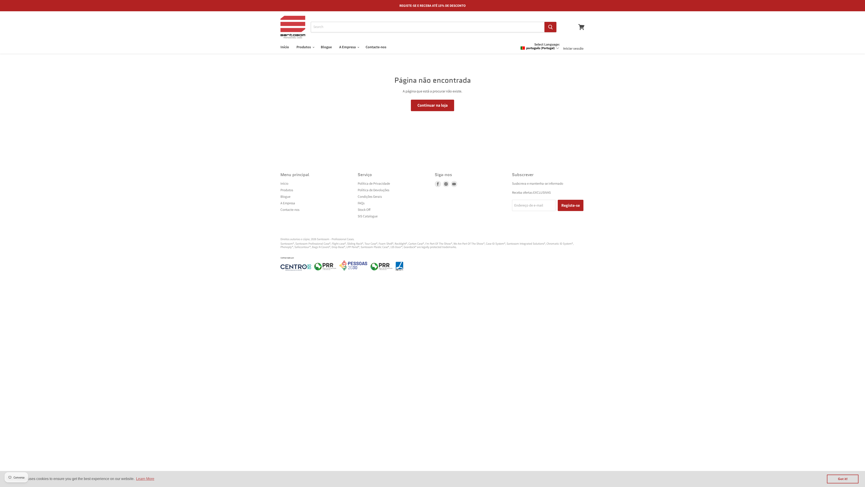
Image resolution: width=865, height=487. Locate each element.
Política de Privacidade (374, 183)
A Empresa (347, 47)
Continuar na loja (432, 105)
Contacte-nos (376, 47)
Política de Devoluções (373, 190)
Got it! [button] (843, 479)
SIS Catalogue (368, 216)
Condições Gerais (370, 196)
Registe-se (570, 205)
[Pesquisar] (550, 27)
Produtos (304, 47)
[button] (540, 48)
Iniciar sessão (573, 48)
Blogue (326, 47)
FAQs (361, 203)
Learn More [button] (145, 479)
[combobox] (427, 27)
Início (284, 47)
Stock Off (364, 209)
